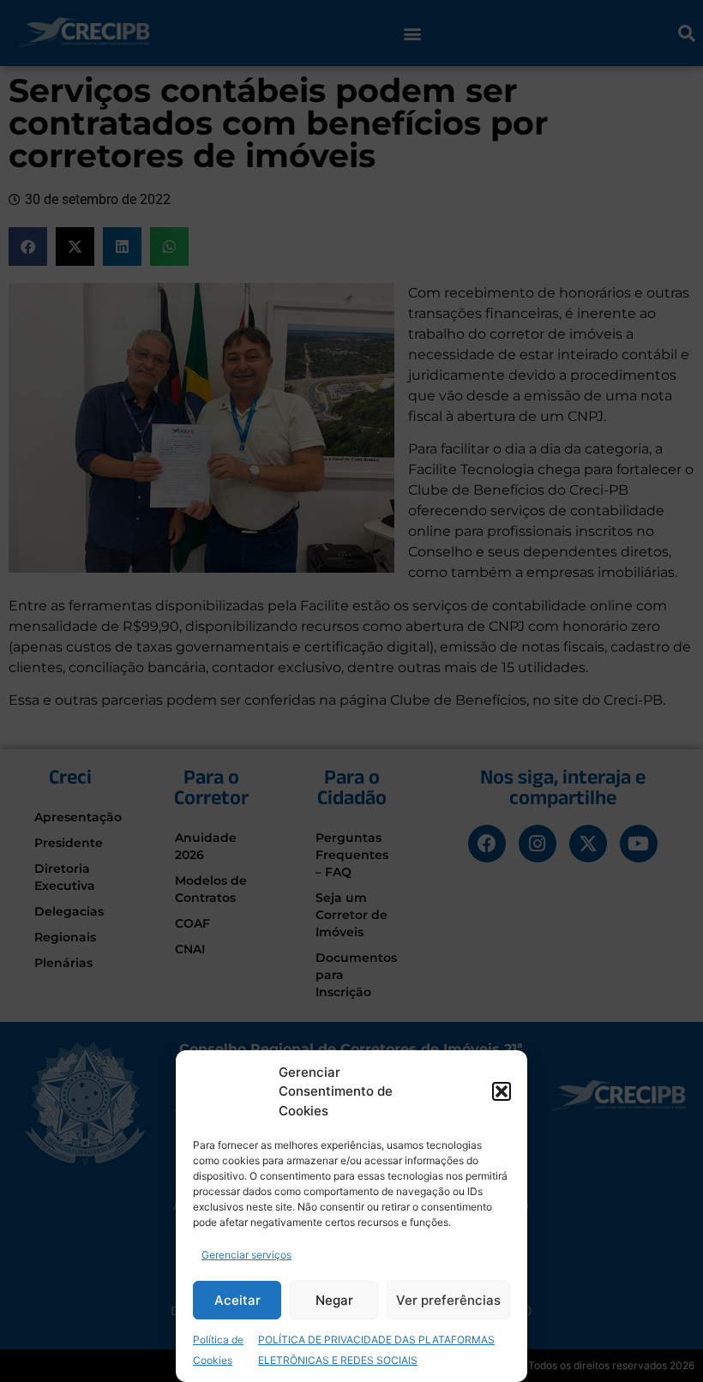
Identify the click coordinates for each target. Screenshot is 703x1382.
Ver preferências (448, 1300)
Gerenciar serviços (246, 1254)
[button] (501, 1091)
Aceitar (237, 1300)
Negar (334, 1300)
